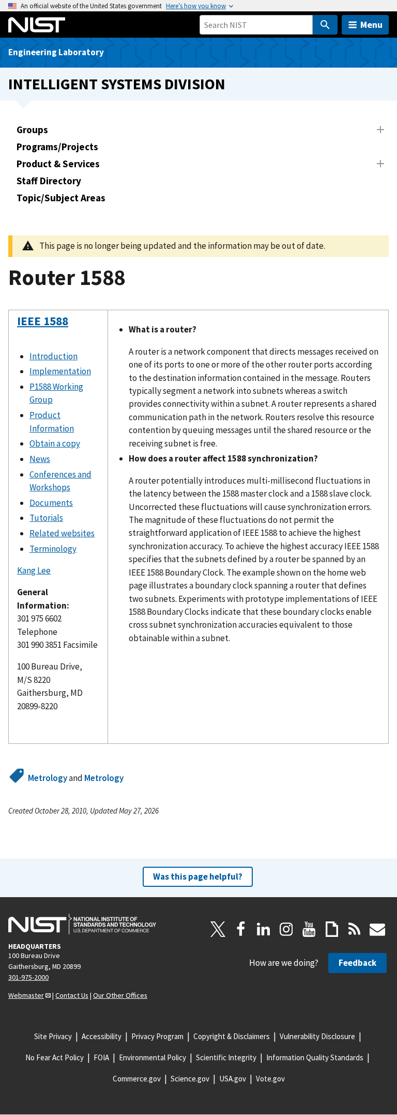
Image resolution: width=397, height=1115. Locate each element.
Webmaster (26, 995)
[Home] (36, 25)
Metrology (47, 778)
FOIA (101, 1057)
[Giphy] (331, 929)
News (39, 459)
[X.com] (218, 929)
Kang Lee (34, 570)
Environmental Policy (152, 1057)
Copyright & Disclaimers (231, 1036)
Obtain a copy (54, 443)
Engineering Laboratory (56, 52)
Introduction (53, 356)
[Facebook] (241, 929)
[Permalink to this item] (23, 348)
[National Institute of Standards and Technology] (82, 924)
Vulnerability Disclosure (317, 1036)
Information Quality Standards (314, 1057)
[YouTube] (309, 929)
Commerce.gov (137, 1079)
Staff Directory (49, 180)
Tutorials (46, 517)
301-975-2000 (28, 977)
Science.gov (190, 1079)
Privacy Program (157, 1036)
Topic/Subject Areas (61, 198)
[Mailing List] (377, 929)
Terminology (53, 548)
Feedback (357, 962)
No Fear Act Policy (54, 1057)
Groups (32, 129)
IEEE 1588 (42, 320)
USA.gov (232, 1079)
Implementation (60, 371)
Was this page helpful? (197, 876)
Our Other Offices (120, 995)
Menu (371, 24)
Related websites (62, 533)
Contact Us (71, 995)
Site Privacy (53, 1036)
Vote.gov (270, 1079)
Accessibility (101, 1036)
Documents (51, 502)
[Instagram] (286, 929)
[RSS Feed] (354, 929)
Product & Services (58, 163)
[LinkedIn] (263, 929)
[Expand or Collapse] (380, 129)
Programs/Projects (57, 146)
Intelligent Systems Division (116, 83)
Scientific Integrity (226, 1057)
